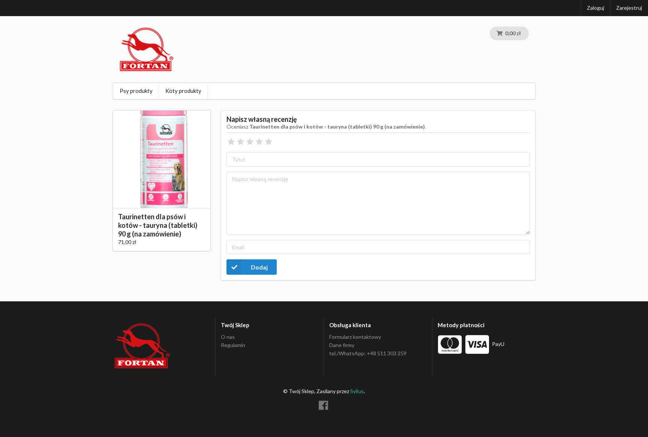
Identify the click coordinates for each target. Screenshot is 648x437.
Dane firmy (341, 345)
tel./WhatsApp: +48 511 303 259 (367, 353)
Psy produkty (136, 90)
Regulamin (233, 345)
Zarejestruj (629, 7)
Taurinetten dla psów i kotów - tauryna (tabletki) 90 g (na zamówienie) (157, 225)
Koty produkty (183, 90)
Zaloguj (595, 7)
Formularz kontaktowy (355, 337)
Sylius (357, 391)
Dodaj (259, 267)
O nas (228, 337)
